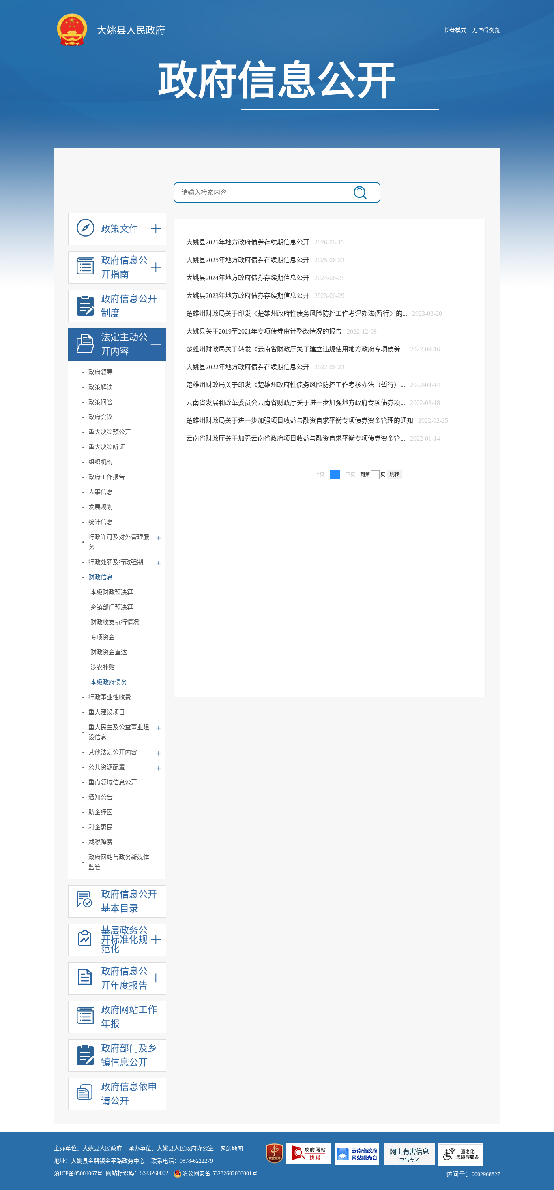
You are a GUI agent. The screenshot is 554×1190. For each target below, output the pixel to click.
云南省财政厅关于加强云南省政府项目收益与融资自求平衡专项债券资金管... (296, 438)
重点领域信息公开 (112, 782)
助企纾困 (100, 812)
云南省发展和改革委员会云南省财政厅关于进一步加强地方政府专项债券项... (296, 402)
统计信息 (100, 522)
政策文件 (119, 229)
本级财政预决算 (111, 592)
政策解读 (100, 387)
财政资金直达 (108, 652)
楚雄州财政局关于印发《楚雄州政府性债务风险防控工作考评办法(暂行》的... (297, 313)
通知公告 (100, 797)
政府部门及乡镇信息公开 (129, 1055)
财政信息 (100, 577)
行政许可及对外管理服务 (118, 542)
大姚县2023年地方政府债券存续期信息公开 (248, 295)
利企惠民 (100, 827)
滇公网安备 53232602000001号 (220, 1174)
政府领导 (100, 372)
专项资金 (102, 637)
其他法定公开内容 (112, 752)
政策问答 (100, 402)
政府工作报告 (106, 477)
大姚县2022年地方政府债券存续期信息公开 (248, 367)
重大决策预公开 (109, 432)
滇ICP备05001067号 (78, 1174)
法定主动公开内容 (124, 344)
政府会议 (100, 417)
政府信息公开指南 (124, 267)
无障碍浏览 (486, 30)
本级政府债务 (108, 682)
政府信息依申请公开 (129, 1094)
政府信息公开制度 (129, 306)
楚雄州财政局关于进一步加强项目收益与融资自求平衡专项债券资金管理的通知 (300, 420)
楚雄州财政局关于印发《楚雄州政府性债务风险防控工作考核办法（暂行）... (296, 384)
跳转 (394, 474)
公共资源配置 (106, 767)
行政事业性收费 (109, 697)
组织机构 (100, 462)
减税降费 (100, 842)
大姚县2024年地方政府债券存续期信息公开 (248, 277)
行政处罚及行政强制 (115, 562)
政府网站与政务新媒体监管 (118, 862)
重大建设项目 (106, 712)
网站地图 (231, 1149)
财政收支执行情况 (114, 622)
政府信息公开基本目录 (129, 901)
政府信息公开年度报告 (124, 978)
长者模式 (455, 30)
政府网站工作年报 (129, 1017)
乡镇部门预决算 (111, 607)
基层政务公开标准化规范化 (124, 940)
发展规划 (100, 507)
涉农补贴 (102, 667)
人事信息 (100, 492)
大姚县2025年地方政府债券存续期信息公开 (248, 242)
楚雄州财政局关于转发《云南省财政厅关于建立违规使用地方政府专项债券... (296, 349)
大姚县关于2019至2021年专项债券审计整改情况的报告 (265, 331)
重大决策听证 (106, 447)
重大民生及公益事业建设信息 (118, 732)
